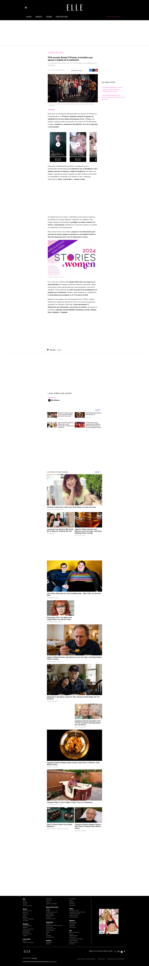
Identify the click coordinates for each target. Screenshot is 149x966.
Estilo (25, 881)
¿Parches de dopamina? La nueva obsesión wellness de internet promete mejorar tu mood (112, 89)
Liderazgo (72, 864)
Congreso (72, 839)
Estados (72, 842)
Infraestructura (74, 854)
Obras (48, 873)
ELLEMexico (115, 892)
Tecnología (50, 871)
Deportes (49, 839)
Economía (49, 868)
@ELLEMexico (55, 400)
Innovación (73, 881)
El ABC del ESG (73, 883)
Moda (29, 17)
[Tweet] (93, 70)
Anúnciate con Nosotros (116, 899)
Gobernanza (73, 876)
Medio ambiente (74, 873)
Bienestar (26, 873)
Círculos (26, 854)
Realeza (25, 853)
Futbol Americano (52, 852)
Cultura (25, 861)
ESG (47, 874)
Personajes (26, 871)
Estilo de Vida (27, 874)
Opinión (72, 844)
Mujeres (48, 876)
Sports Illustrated (52, 848)
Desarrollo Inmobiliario (77, 852)
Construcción (74, 851)
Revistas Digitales (114, 17)
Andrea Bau (52, 398)
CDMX (71, 841)
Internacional (51, 869)
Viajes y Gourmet (28, 859)
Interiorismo (73, 857)
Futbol (48, 849)
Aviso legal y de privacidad (86, 899)
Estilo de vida (62, 17)
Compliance (101, 899)
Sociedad (72, 846)
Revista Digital (51, 859)
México (48, 884)
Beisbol (48, 851)
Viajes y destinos (28, 869)
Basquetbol (50, 854)
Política (48, 881)
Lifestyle (48, 857)
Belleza (39, 17)
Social (71, 874)
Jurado (25, 876)
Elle (24, 840)
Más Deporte (50, 856)
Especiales (72, 868)
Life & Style (26, 880)
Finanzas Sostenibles (76, 879)
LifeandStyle (50, 878)
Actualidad (73, 863)
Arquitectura (73, 856)
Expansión (49, 863)
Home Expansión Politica (54, 866)
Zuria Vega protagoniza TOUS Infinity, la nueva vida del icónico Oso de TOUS (113, 97)
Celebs (49, 17)
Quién (25, 850)
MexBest (26, 865)
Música (48, 842)
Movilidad (72, 878)
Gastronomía (27, 866)
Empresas (49, 864)
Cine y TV (49, 841)
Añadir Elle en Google (77, 70)
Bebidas (25, 868)
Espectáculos (27, 851)
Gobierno (49, 883)
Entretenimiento (28, 883)
